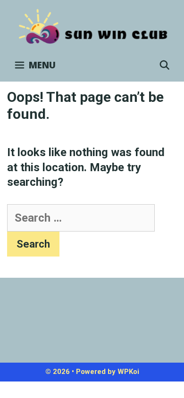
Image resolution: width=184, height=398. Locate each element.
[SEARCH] (165, 65)
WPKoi (128, 371)
